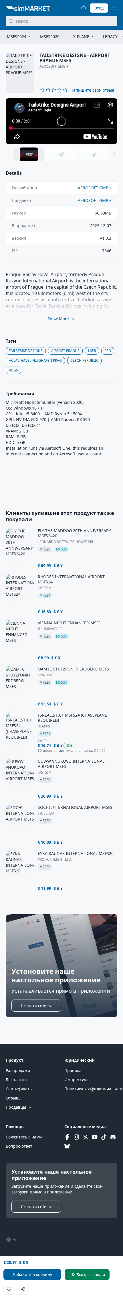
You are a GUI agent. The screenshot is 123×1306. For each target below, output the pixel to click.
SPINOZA (45, 675)
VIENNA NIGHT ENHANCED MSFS (69, 623)
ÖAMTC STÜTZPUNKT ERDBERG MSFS (73, 669)
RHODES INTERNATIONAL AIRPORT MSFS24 (71, 579)
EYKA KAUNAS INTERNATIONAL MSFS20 (76, 853)
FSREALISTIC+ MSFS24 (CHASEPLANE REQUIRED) (72, 718)
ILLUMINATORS (50, 629)
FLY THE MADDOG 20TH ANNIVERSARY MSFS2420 (74, 533)
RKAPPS (44, 726)
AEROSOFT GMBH (53, 66)
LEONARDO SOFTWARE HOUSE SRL (66, 542)
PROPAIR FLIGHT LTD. (55, 859)
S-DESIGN (46, 813)
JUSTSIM (44, 588)
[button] (92, 90)
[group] (61, 121)
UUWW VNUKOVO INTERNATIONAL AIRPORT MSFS (71, 764)
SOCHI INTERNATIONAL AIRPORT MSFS (75, 807)
